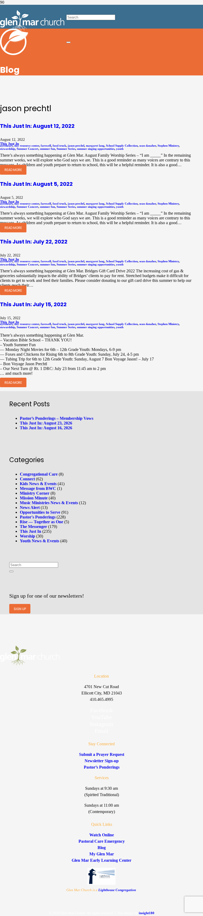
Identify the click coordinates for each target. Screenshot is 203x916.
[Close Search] (68, 42)
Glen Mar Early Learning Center (101, 860)
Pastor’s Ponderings (101, 767)
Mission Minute (34, 498)
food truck (59, 145)
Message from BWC (38, 488)
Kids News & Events (38, 483)
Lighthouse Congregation (117, 890)
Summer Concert (27, 148)
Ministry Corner (34, 493)
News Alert (30, 507)
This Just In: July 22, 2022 (33, 241)
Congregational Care (39, 474)
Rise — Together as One (41, 522)
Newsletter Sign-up (102, 761)
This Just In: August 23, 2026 (46, 423)
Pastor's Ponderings (38, 517)
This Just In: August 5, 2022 (36, 184)
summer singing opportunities (95, 148)
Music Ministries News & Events (49, 502)
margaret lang (95, 145)
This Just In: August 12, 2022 (37, 126)
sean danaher (147, 145)
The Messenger (33, 526)
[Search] (11, 571)
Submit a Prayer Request (101, 754)
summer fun (47, 148)
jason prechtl (76, 145)
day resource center (26, 145)
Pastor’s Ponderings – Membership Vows (56, 418)
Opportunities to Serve (40, 512)
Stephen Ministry (168, 145)
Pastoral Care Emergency (102, 841)
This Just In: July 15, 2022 (33, 304)
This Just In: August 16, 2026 (46, 428)
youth (119, 148)
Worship (27, 536)
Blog (102, 847)
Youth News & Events (39, 541)
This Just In (30, 531)
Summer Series (66, 148)
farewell (46, 145)
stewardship (7, 148)
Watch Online (101, 835)
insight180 (146, 913)
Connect (27, 479)
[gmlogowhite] (32, 30)
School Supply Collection (122, 145)
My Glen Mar (101, 854)
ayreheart (6, 145)
